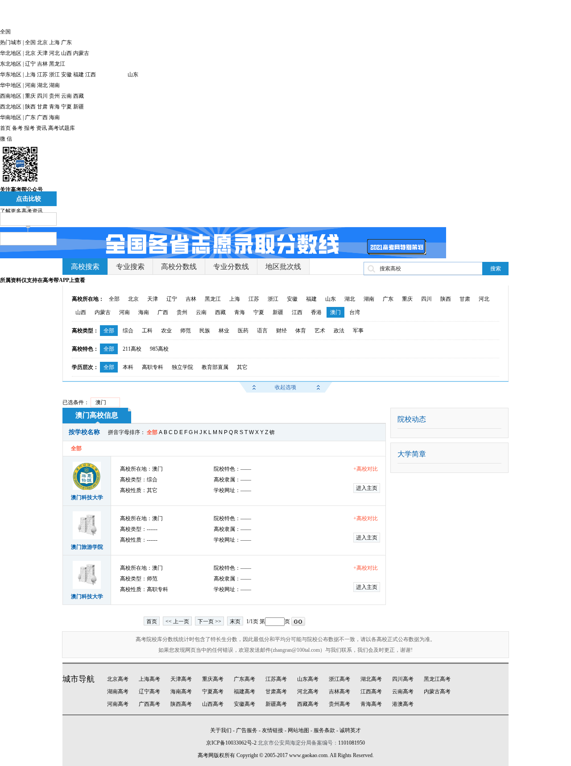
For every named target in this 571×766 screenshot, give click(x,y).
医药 (243, 330)
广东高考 (244, 679)
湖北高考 (371, 679)
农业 (166, 330)
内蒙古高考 (437, 691)
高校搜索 (85, 266)
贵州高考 (339, 704)
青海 (54, 107)
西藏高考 (308, 704)
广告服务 (246, 730)
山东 (133, 74)
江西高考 (371, 691)
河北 (54, 53)
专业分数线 (231, 266)
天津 (42, 53)
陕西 (30, 107)
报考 (29, 128)
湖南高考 (117, 691)
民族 (204, 330)
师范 (185, 330)
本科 (128, 367)
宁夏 (66, 107)
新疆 (78, 107)
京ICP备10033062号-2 (231, 743)
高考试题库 (61, 128)
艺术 (319, 330)
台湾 (354, 312)
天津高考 (181, 679)
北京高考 (117, 679)
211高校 (132, 349)
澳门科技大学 (87, 497)
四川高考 (403, 679)
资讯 (41, 128)
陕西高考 (181, 704)
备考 (17, 128)
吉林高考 (339, 691)
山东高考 (308, 679)
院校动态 (411, 419)
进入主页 (366, 488)
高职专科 (152, 367)
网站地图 (298, 730)
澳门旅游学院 (87, 547)
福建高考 (244, 691)
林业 (224, 330)
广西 (42, 117)
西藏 (78, 96)
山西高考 (212, 704)
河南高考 (117, 704)
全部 (114, 299)
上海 (54, 42)
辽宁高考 (149, 691)
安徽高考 (244, 704)
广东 (66, 42)
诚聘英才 (350, 730)
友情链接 (272, 730)
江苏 (42, 74)
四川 (42, 96)
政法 (339, 330)
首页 (5, 128)
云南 (66, 96)
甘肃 (42, 107)
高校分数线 (179, 266)
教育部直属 (215, 367)
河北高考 (308, 691)
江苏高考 (276, 679)
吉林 (42, 64)
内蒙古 (81, 53)
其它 (242, 367)
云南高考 (403, 691)
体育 (300, 330)
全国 (30, 42)
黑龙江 (57, 64)
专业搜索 (130, 266)
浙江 (54, 74)
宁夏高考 (212, 691)
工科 (147, 330)
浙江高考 (339, 679)
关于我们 (221, 730)
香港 (316, 312)
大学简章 (411, 454)
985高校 (159, 349)
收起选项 (285, 387)
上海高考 (149, 679)
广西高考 (149, 704)
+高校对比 (365, 469)
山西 (66, 53)
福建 (78, 74)
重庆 (30, 96)
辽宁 (30, 64)
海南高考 (181, 691)
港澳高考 (403, 704)
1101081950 (351, 743)
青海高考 (371, 704)
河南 (30, 85)
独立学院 (182, 367)
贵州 (54, 96)
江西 (90, 74)
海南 (54, 117)
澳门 (335, 312)
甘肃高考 (276, 691)
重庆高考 (212, 679)
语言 (262, 330)
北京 (42, 42)
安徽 (66, 74)
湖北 (42, 85)
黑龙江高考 (437, 679)
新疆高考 (276, 704)
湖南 (54, 85)
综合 (128, 330)
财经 (281, 330)
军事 (358, 330)
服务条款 (324, 730)
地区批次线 (283, 266)
